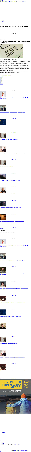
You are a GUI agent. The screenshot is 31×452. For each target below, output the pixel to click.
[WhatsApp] (20, 1)
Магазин (3, 24)
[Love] (1, 1)
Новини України (4, 432)
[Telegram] (9, 1)
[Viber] (12, 1)
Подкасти (3, 22)
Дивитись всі (1, 228)
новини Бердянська (17, 444)
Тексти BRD (3, 21)
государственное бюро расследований (6, 75)
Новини (3, 20)
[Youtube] (14, 1)
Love (16, 450)
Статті (2, 23)
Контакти (3, 443)
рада (2, 76)
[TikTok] (17, 1)
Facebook (21, 450)
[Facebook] (3, 1)
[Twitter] (23, 1)
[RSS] (25, 1)
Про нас (3, 442)
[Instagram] (6, 1)
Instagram (27, 450)
